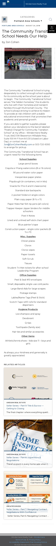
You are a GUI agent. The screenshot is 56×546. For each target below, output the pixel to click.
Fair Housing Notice (38, 542)
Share (52, 31)
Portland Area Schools (13, 26)
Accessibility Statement (19, 542)
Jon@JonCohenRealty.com (18, 144)
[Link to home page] (15, 4)
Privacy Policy (35, 540)
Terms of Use (20, 540)
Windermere (39, 537)
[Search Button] (50, 19)
